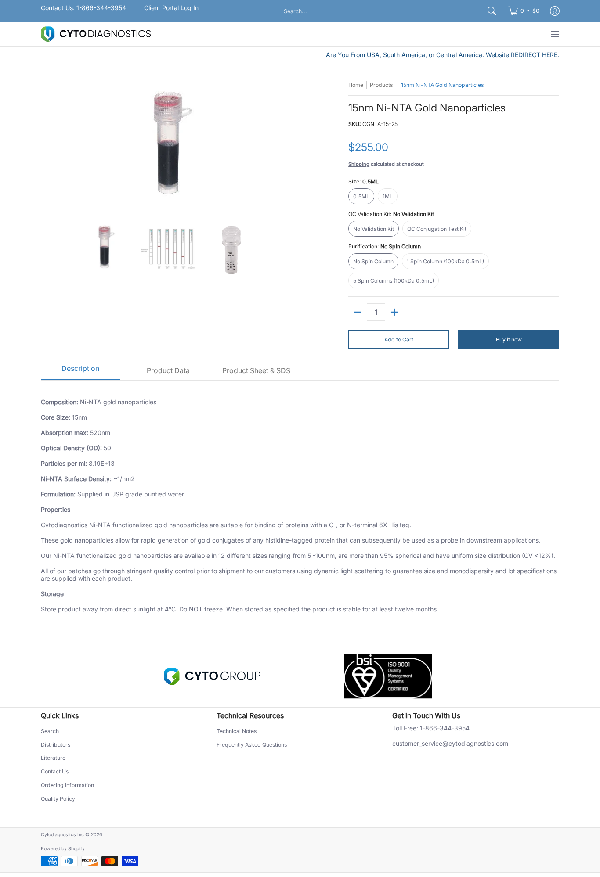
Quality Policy (58, 798)
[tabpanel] (300, 508)
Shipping (358, 164)
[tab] (80, 371)
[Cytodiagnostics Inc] (96, 34)
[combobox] (382, 11)
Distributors (55, 744)
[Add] (394, 312)
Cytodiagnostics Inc (62, 834)
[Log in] (555, 11)
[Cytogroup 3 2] (212, 676)
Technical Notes (237, 731)
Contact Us (55, 771)
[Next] (289, 146)
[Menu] (554, 34)
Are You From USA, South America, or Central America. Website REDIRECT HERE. (442, 54)
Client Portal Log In (171, 7)
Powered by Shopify (63, 849)
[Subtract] (357, 312)
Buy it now (509, 339)
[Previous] (47, 146)
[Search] (492, 11)
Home (355, 85)
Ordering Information (67, 785)
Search (50, 731)
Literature (53, 758)
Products (381, 85)
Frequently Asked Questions (252, 744)
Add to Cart (398, 339)
